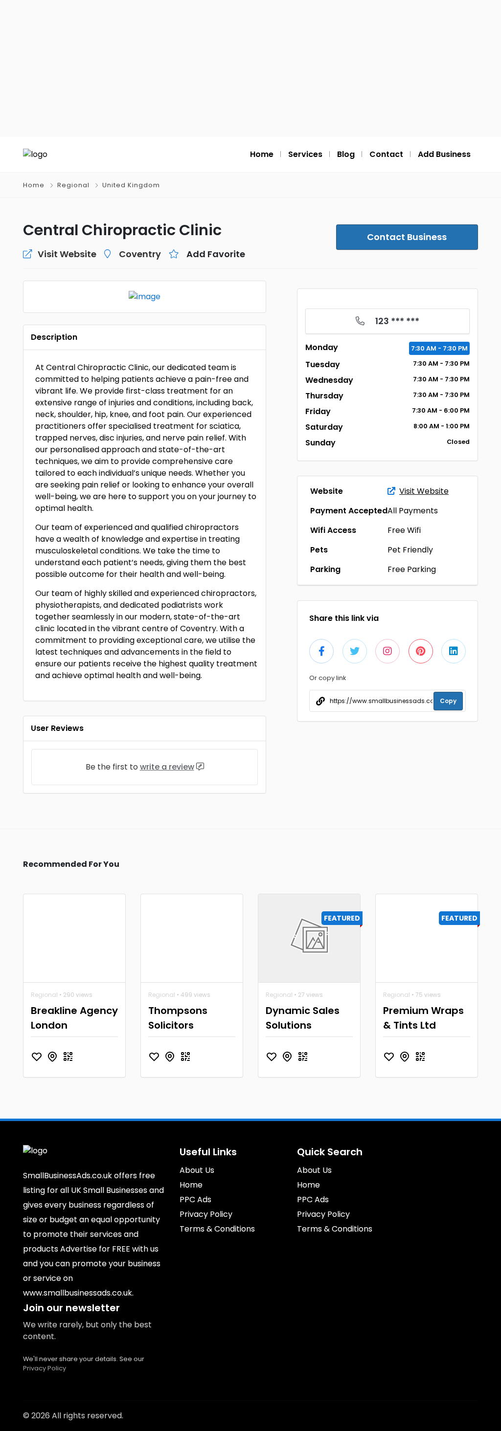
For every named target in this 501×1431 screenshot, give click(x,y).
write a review (167, 766)
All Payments (412, 510)
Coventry (140, 254)
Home (34, 185)
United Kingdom (131, 185)
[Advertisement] (250, 68)
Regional (73, 185)
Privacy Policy (44, 1368)
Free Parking (411, 569)
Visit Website (424, 491)
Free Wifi (404, 530)
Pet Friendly (410, 549)
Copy (448, 701)
